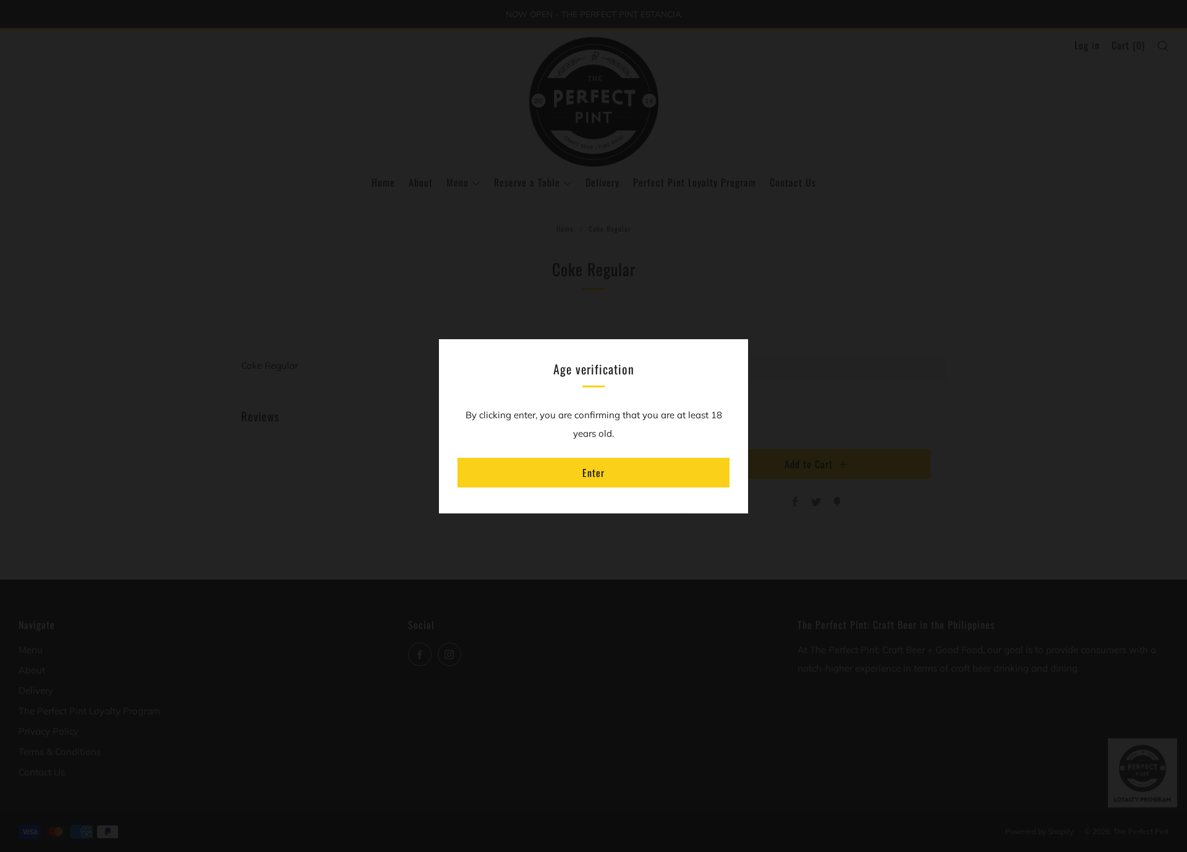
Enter (593, 472)
